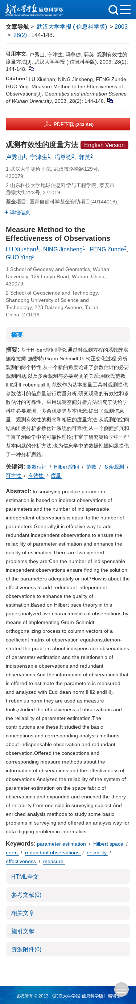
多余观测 (114, 467)
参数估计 (37, 467)
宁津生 (39, 157)
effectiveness (21, 861)
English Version (104, 145)
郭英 (84, 157)
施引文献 (22, 931)
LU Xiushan (21, 249)
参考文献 (26, 895)
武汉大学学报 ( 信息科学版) (72, 27)
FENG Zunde (107, 249)
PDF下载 (74, 124)
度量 (56, 475)
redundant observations (53, 852)
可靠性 (14, 475)
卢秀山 (14, 157)
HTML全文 (25, 877)
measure (54, 861)
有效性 (36, 475)
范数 (92, 467)
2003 (121, 27)
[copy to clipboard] (109, 100)
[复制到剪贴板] (31, 68)
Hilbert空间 (67, 467)
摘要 (17, 335)
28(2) (20, 35)
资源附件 (26, 949)
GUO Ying (19, 257)
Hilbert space (109, 844)
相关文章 (22, 913)
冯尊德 (63, 157)
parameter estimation (62, 844)
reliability (97, 852)
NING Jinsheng (63, 249)
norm (12, 852)
